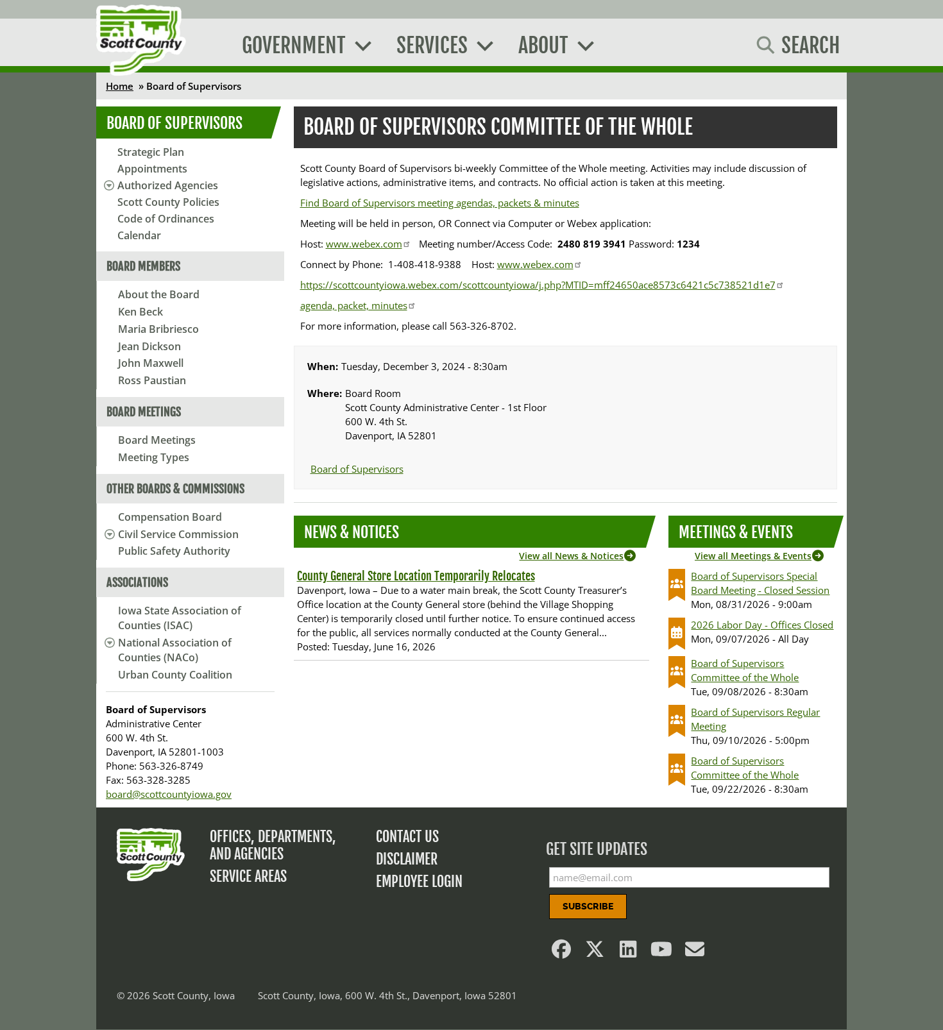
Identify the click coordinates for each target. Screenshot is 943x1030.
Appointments (152, 169)
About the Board (159, 294)
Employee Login (419, 881)
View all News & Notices (571, 556)
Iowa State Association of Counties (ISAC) (179, 618)
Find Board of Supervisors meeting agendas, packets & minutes (439, 202)
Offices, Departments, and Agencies (273, 845)
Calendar (139, 235)
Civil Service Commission (178, 534)
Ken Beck (140, 312)
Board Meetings (157, 440)
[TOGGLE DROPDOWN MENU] (107, 534)
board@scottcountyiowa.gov (169, 794)
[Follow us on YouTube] (662, 952)
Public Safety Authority (174, 551)
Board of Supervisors (174, 123)
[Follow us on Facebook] (562, 952)
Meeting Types (153, 457)
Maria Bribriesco (158, 329)
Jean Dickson (149, 346)
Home (119, 86)
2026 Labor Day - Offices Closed (762, 624)
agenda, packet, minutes (353, 305)
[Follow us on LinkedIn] (628, 952)
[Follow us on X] (595, 952)
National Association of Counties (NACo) (175, 650)
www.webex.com (364, 243)
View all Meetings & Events (753, 556)
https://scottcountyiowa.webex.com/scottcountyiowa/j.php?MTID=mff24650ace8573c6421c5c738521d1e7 (538, 284)
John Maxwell (150, 363)
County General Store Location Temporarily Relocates (416, 576)
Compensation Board (170, 517)
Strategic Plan (150, 152)
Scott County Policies (168, 202)
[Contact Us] (695, 952)
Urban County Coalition (175, 675)
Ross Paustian (152, 380)
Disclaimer (407, 859)
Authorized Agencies (167, 185)
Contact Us (407, 836)
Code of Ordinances (165, 219)
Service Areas (248, 876)
